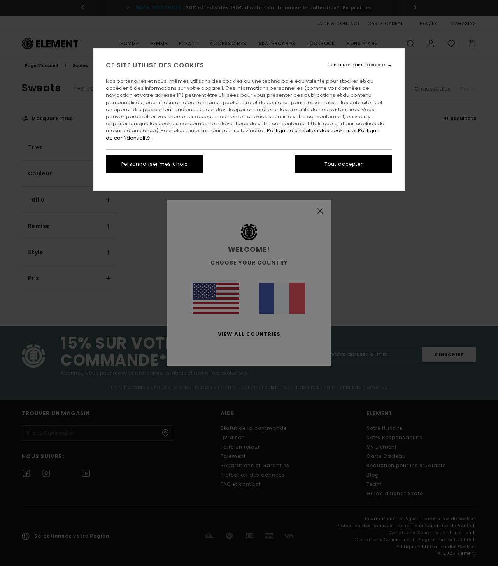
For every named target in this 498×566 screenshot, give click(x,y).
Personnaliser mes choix (154, 164)
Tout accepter (343, 164)
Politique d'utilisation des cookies (309, 130)
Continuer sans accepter (357, 65)
